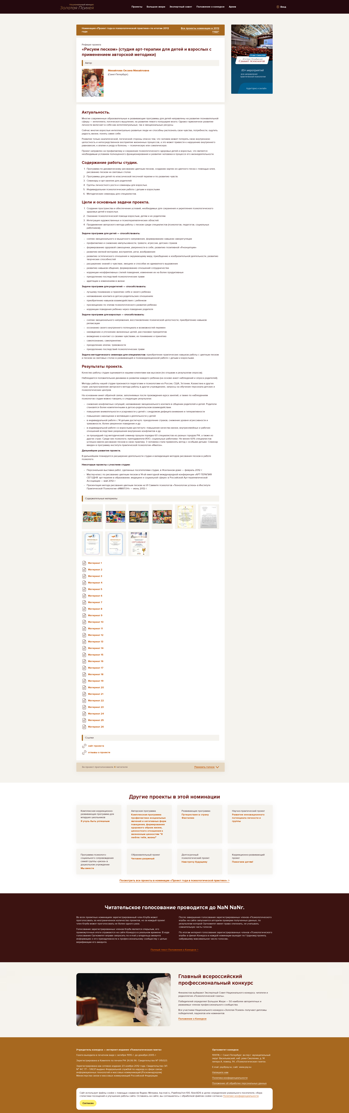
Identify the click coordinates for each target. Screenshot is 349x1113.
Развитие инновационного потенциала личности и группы (248, 818)
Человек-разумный (142, 858)
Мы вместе (87, 868)
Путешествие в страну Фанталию (195, 816)
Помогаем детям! (242, 861)
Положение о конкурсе (210, 6)
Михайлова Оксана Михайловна (128, 70)
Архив (232, 6)
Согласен (88, 1103)
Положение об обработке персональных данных (239, 1083)
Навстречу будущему (194, 861)
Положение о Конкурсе (192, 1018)
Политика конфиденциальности (230, 1077)
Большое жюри (156, 6)
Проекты (137, 6)
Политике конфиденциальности (241, 1095)
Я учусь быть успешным (95, 821)
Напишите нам (220, 1072)
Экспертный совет (181, 6)
